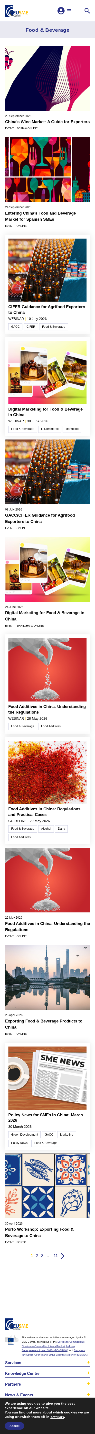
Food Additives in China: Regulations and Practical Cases (44, 812)
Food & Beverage (53, 326)
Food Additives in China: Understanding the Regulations (47, 709)
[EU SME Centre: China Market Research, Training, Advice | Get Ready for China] (16, 11)
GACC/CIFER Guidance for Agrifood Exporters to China (40, 518)
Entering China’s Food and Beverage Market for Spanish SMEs (40, 216)
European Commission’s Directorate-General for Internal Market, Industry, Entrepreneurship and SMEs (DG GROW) (53, 1346)
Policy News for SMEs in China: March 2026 (45, 1118)
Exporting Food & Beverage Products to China (43, 1024)
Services (13, 1363)
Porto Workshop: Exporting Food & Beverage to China (39, 1232)
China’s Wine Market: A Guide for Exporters (47, 122)
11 (56, 1255)
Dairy (61, 828)
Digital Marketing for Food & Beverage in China (45, 412)
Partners (13, 1384)
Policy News (19, 1143)
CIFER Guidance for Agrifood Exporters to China (46, 309)
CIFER (31, 326)
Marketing (72, 429)
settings (57, 1417)
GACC (15, 326)
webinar (16, 319)
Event (9, 128)
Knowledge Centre (22, 1373)
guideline (17, 821)
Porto (21, 1242)
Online (22, 225)
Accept (14, 1426)
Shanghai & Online (30, 625)
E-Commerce (50, 429)
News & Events (19, 1395)
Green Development (24, 1134)
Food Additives (51, 726)
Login (85, 1325)
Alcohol (46, 828)
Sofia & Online (27, 128)
